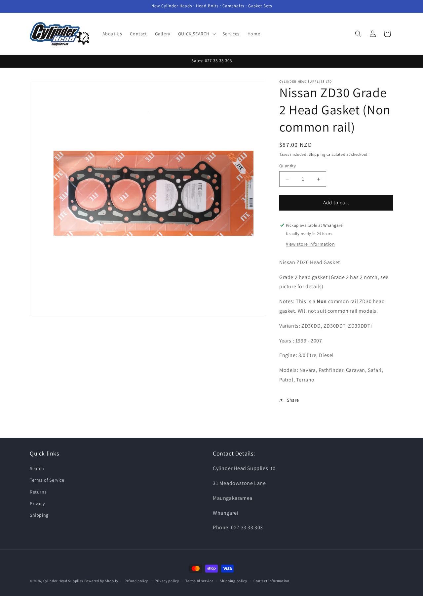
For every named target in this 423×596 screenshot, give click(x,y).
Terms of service (199, 580)
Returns (38, 492)
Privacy (37, 503)
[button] (196, 34)
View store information (310, 244)
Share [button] (293, 400)
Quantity (287, 166)
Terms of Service (47, 480)
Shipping (317, 154)
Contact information (271, 580)
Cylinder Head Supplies (63, 580)
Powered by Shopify (101, 580)
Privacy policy (167, 580)
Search (37, 469)
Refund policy (136, 580)
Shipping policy (233, 580)
